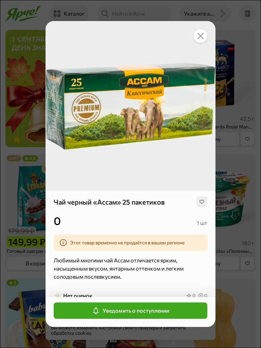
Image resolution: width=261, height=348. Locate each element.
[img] (201, 201)
